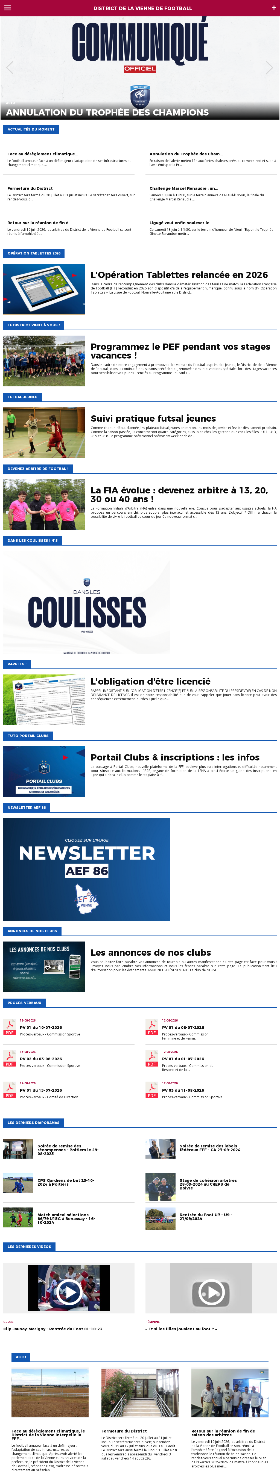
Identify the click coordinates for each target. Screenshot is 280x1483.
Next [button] (269, 63)
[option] (140, 68)
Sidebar (274, 7)
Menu (8, 7)
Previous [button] (9, 63)
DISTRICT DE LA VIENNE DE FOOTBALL (143, 8)
